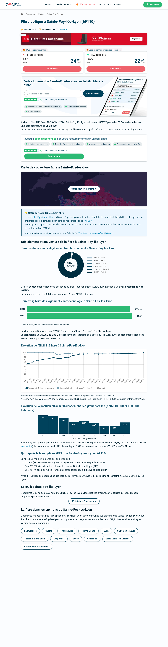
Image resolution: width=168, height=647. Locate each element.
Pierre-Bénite (88, 531)
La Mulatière (30, 531)
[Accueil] (22, 13)
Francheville (67, 531)
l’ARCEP (87, 220)
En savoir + (63, 29)
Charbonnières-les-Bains (36, 546)
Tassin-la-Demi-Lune (34, 538)
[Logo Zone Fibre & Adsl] (14, 4)
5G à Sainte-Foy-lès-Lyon (84, 501)
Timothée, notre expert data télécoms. (95, 233)
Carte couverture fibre (82, 189)
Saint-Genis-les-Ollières (118, 538)
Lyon (106, 531)
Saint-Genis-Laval (126, 531)
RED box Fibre (92, 53)
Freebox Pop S (28, 53)
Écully (76, 538)
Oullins (48, 531)
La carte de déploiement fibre (40, 217)
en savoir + (26, 446)
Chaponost (59, 538)
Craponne (92, 538)
